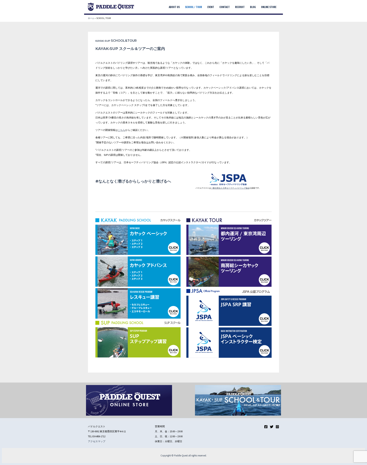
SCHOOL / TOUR (193, 7)
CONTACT (224, 7)
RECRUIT (240, 7)
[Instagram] (277, 426)
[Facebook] (266, 426)
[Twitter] (271, 426)
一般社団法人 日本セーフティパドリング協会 (230, 188)
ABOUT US (174, 7)
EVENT (210, 7)
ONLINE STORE (268, 7)
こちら (121, 130)
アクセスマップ (96, 441)
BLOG (253, 7)
